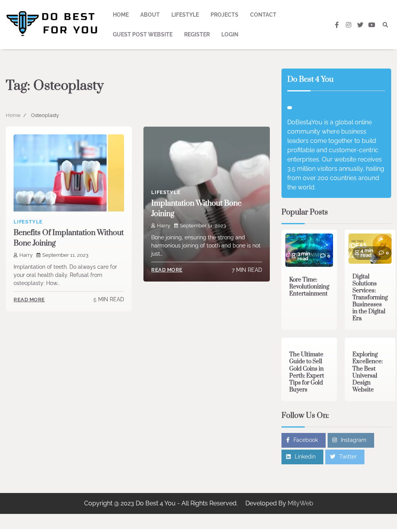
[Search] (385, 25)
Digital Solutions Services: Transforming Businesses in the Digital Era (370, 297)
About (150, 15)
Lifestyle (185, 15)
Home (121, 15)
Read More (29, 299)
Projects (224, 15)
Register (197, 34)
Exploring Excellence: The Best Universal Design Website (367, 372)
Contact (263, 15)
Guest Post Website (143, 34)
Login (229, 34)
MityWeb (300, 503)
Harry (26, 255)
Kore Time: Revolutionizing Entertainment (309, 286)
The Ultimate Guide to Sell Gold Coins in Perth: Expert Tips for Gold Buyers (306, 372)
